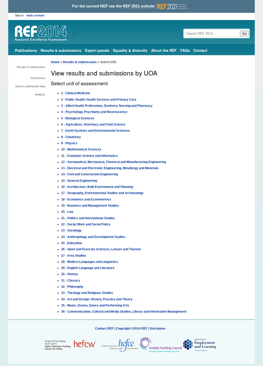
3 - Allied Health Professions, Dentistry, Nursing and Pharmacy (107, 106)
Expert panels (97, 50)
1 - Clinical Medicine (75, 93)
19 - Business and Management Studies (90, 205)
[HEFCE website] (118, 345)
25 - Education (71, 243)
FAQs (185, 50)
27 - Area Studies (73, 255)
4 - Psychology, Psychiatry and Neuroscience (94, 112)
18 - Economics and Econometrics (86, 199)
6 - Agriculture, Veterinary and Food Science (93, 124)
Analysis (40, 94)
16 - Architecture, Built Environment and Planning (97, 187)
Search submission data (30, 86)
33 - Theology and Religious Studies (87, 293)
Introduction (38, 78)
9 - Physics (69, 143)
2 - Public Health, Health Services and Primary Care (98, 99)
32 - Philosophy (72, 286)
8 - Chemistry (71, 137)
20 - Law (67, 212)
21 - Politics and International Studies (88, 218)
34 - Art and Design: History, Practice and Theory (97, 299)
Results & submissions (61, 50)
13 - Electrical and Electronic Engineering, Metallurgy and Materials (110, 168)
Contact (200, 50)
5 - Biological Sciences (77, 118)
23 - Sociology (71, 230)
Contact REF (104, 328)
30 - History (69, 274)
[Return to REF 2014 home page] (43, 34)
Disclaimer (158, 328)
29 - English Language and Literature (88, 268)
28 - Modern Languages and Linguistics (89, 262)
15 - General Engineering (79, 180)
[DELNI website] (199, 345)
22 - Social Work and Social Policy (85, 224)
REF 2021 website (139, 6)
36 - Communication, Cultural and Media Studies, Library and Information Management (123, 311)
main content (35, 15)
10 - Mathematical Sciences (81, 149)
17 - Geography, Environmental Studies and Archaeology (102, 193)
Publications (26, 50)
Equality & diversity (130, 50)
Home (55, 62)
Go (244, 33)
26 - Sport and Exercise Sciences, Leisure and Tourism (101, 249)
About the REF (164, 50)
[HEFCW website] (70, 345)
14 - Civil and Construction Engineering (89, 174)
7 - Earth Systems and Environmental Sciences (95, 130)
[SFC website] (160, 345)
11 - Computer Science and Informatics (89, 156)
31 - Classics (70, 280)
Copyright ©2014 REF (132, 328)
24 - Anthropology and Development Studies (93, 237)
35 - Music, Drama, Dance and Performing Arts (95, 305)
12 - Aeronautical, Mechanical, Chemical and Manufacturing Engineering (113, 162)
